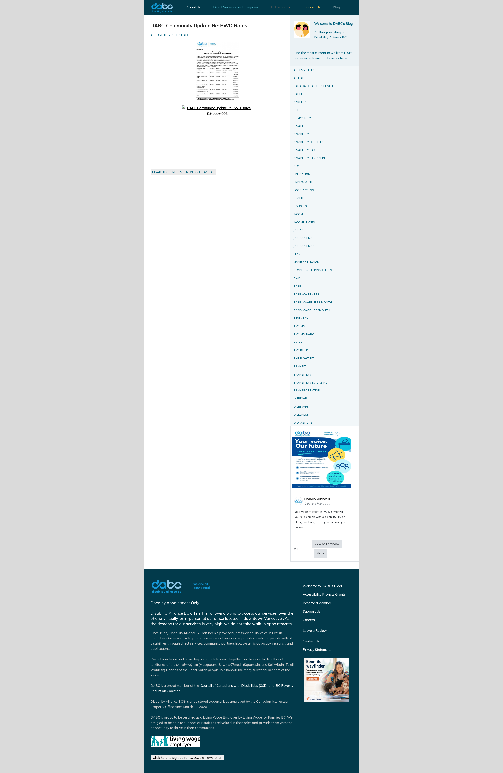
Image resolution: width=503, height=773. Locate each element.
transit (300, 366)
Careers (309, 620)
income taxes (304, 222)
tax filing (301, 350)
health (299, 198)
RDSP (297, 286)
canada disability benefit (314, 86)
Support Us (311, 7)
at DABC (300, 78)
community (302, 118)
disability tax (305, 150)
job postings (304, 246)
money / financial (200, 172)
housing (300, 206)
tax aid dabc (304, 334)
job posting (303, 238)
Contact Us (311, 641)
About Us (193, 7)
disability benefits (167, 172)
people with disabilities (313, 270)
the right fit (304, 358)
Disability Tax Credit (310, 158)
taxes (298, 342)
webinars (301, 406)
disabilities (302, 126)
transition (302, 374)
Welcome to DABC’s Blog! (322, 586)
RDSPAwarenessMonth (312, 310)
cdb (296, 110)
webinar (300, 398)
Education (302, 174)
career (299, 94)
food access (304, 190)
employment (303, 182)
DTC (296, 166)
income (299, 214)
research (301, 318)
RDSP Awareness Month (313, 302)
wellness (301, 414)
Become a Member (317, 603)
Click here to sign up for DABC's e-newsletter (187, 758)
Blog (336, 7)
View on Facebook (327, 544)
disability (301, 134)
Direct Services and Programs (236, 7)
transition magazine (310, 382)
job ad (299, 230)
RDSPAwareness (306, 294)
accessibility (304, 69)
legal (298, 254)
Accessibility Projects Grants (324, 594)
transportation (307, 390)
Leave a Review (315, 630)
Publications (280, 7)
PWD (297, 278)
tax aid (299, 326)
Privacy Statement (317, 650)
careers (300, 102)
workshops (303, 422)
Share (320, 553)
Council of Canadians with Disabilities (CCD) (234, 685)
